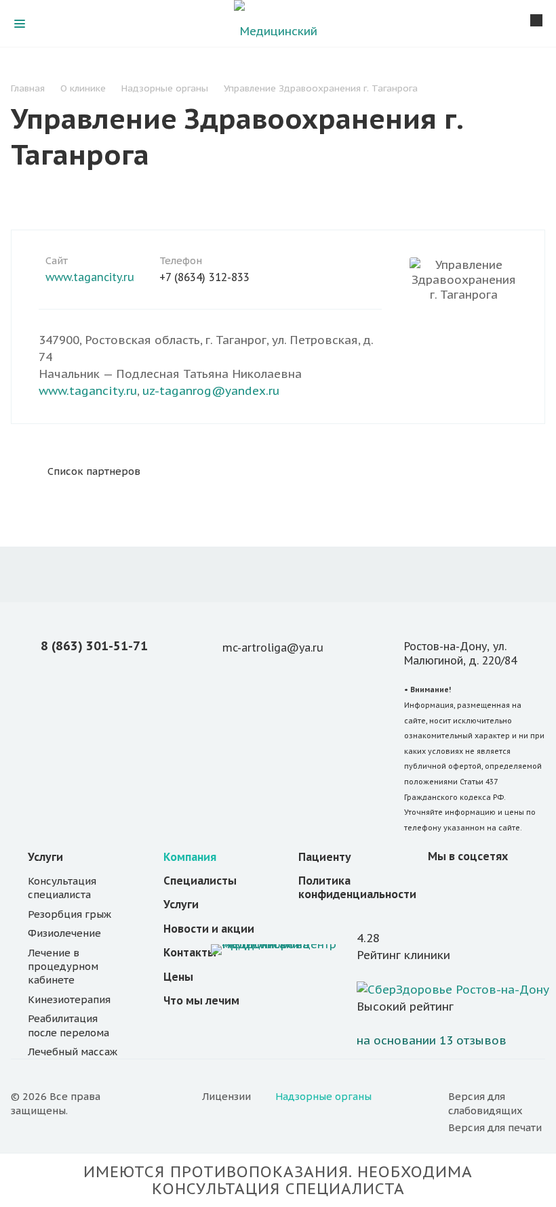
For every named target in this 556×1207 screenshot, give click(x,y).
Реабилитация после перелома (68, 1025)
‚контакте (441, 886)
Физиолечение (64, 933)
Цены (178, 976)
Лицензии (226, 1096)
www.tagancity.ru (89, 277)
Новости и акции (208, 928)
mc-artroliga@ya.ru (272, 647)
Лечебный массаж (72, 1051)
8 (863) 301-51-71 (94, 646)
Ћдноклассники (474, 886)
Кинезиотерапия (69, 999)
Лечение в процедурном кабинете (63, 966)
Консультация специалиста (62, 887)
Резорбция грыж (69, 914)
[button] (496, 1104)
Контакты (189, 952)
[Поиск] (536, 21)
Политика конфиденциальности (357, 887)
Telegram (506, 886)
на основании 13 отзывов (432, 1040)
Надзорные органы (323, 1096)
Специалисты (200, 880)
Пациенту (324, 857)
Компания (189, 857)
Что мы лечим (201, 1000)
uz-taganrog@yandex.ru (210, 390)
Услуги (45, 857)
